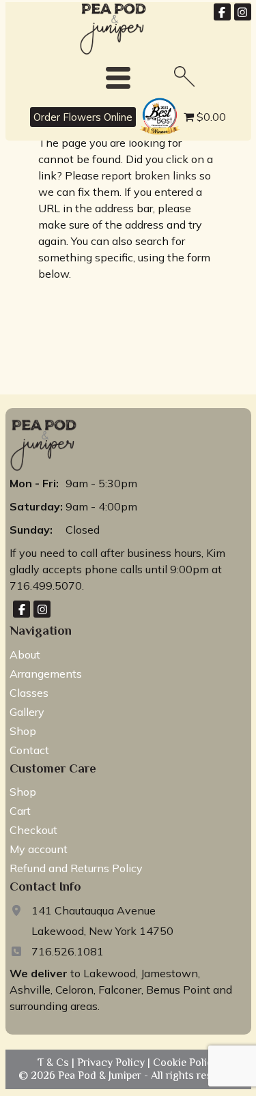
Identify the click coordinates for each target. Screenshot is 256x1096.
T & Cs (55, 1062)
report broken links (149, 175)
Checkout (33, 830)
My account (39, 849)
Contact (29, 750)
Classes (29, 693)
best (147, 99)
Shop (23, 731)
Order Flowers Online (82, 117)
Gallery (27, 712)
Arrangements (46, 673)
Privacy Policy (112, 1062)
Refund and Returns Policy (76, 868)
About (25, 654)
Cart (20, 811)
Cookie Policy (184, 1062)
